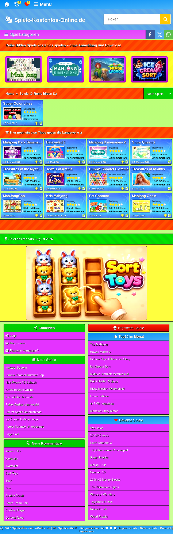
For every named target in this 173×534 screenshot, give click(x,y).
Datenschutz (149, 528)
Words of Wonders (102, 494)
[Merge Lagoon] (107, 69)
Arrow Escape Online (19, 389)
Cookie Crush (14, 495)
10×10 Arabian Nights (104, 487)
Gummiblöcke (99, 457)
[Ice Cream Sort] (149, 69)
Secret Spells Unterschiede (23, 412)
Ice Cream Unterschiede (21, 419)
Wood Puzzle (99, 516)
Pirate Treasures (16, 502)
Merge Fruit (98, 464)
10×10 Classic (99, 435)
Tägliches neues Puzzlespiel (109, 450)
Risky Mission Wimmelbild (107, 388)
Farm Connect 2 (101, 442)
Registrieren (17, 343)
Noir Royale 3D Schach (20, 382)
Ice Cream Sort (100, 366)
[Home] (7, 4)
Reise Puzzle (98, 509)
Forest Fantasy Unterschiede (24, 426)
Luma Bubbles (99, 396)
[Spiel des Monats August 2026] (86, 318)
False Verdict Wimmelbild (22, 404)
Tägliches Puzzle (101, 501)
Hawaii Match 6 (100, 351)
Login (13, 335)
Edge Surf (12, 434)
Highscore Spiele (130, 328)
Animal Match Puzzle (19, 397)
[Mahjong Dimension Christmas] (66, 69)
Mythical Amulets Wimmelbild (109, 374)
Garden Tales (14, 517)
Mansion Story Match (104, 410)
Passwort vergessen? (24, 350)
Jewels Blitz (13, 451)
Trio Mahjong (99, 344)
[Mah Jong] (24, 69)
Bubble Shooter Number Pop (24, 375)
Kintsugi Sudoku (16, 367)
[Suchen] (165, 19)
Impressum (86, 531)
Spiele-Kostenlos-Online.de (49, 20)
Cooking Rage (14, 510)
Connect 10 (97, 472)
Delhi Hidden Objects (104, 381)
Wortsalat (11, 458)
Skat (8, 480)
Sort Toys (11, 473)
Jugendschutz (128, 528)
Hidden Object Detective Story (110, 359)
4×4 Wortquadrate (102, 403)
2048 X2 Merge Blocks (105, 479)
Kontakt (165, 528)
